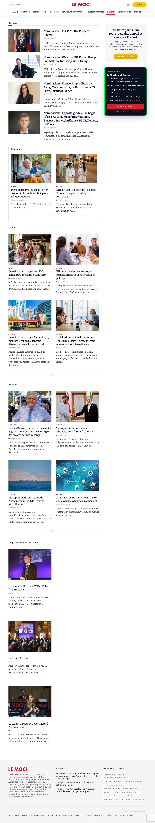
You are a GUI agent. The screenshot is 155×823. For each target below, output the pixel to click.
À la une (15, 12)
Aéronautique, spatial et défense (125, 796)
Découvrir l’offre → (125, 106)
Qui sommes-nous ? (54, 815)
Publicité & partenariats (37, 815)
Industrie (121, 774)
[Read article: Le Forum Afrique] (29, 636)
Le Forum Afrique (18, 658)
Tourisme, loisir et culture (130, 792)
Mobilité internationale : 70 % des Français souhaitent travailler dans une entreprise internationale (75, 341)
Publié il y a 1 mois (50, 38)
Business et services (130, 789)
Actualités (60, 268)
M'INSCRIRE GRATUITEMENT (125, 56)
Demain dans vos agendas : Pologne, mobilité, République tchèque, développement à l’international (28, 341)
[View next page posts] (56, 214)
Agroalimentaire (109, 774)
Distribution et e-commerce (113, 781)
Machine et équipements (112, 789)
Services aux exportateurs (73, 12)
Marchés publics (138, 799)
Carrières (111, 12)
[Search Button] (36, 4)
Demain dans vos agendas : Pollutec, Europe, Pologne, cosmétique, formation (76, 193)
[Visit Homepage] (81, 4)
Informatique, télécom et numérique (116, 785)
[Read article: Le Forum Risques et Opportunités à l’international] (29, 701)
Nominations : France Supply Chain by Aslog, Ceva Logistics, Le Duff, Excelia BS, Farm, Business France (69, 87)
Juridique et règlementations (114, 799)
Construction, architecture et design (116, 778)
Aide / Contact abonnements (17, 815)
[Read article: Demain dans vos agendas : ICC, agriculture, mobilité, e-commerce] (29, 249)
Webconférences (124, 12)
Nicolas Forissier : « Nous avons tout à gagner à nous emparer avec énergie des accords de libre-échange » (29, 431)
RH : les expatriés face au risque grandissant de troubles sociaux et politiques (75, 275)
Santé (128, 799)
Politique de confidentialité (93, 815)
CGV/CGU (79, 815)
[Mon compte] (128, 4)
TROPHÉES (138, 12)
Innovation (107, 796)
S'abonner (139, 5)
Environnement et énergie (133, 781)
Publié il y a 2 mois (50, 95)
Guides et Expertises (96, 12)
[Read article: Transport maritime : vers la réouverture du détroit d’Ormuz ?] (77, 406)
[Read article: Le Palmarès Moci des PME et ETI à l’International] (29, 564)
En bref (14, 186)
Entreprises (25, 12)
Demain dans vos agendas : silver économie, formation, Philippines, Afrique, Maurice (30, 193)
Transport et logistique (111, 792)
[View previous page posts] (52, 214)
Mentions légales (68, 815)
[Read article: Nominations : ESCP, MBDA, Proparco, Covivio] (24, 40)
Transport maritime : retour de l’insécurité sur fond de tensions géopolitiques (26, 501)
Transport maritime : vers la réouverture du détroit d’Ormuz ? (76, 783)
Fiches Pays (54, 12)
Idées (45, 12)
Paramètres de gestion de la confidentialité (119, 815)
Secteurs (37, 12)
